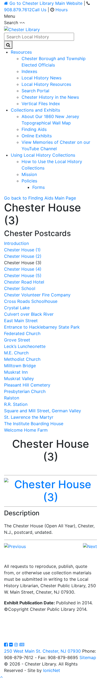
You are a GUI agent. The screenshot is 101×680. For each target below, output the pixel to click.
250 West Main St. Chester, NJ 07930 (42, 651)
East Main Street (21, 320)
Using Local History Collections (43, 155)
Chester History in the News (50, 97)
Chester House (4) (22, 269)
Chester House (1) (22, 249)
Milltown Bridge (20, 365)
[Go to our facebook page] (6, 644)
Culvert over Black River (29, 314)
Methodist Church (22, 359)
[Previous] (15, 546)
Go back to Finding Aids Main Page (40, 198)
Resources (21, 52)
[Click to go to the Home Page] (22, 29)
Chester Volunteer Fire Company (37, 294)
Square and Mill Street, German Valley (42, 410)
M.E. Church (16, 352)
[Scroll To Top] (1, 676)
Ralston (11, 397)
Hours (61, 9)
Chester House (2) (22, 256)
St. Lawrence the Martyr (28, 417)
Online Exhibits (37, 135)
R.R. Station (15, 404)
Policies (29, 180)
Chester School (19, 288)
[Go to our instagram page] (16, 644)
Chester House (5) (22, 275)
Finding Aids (34, 129)
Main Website (45, 3)
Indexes (29, 71)
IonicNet (51, 670)
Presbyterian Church (25, 391)
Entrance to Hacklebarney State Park (42, 327)
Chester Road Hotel (24, 282)
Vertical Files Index (41, 103)
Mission (29, 174)
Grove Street (17, 340)
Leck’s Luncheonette (25, 346)
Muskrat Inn (16, 372)
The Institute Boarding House (33, 423)
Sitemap (87, 657)
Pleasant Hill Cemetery (27, 385)
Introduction (16, 243)
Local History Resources (46, 84)
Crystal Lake (17, 307)
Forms (38, 187)
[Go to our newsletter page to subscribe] (21, 644)
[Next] (90, 546)
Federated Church (22, 333)
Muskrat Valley (19, 378)
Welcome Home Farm (26, 430)
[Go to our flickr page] (11, 644)
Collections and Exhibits (35, 110)
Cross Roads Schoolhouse (30, 301)
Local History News (41, 77)
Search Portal (35, 90)
